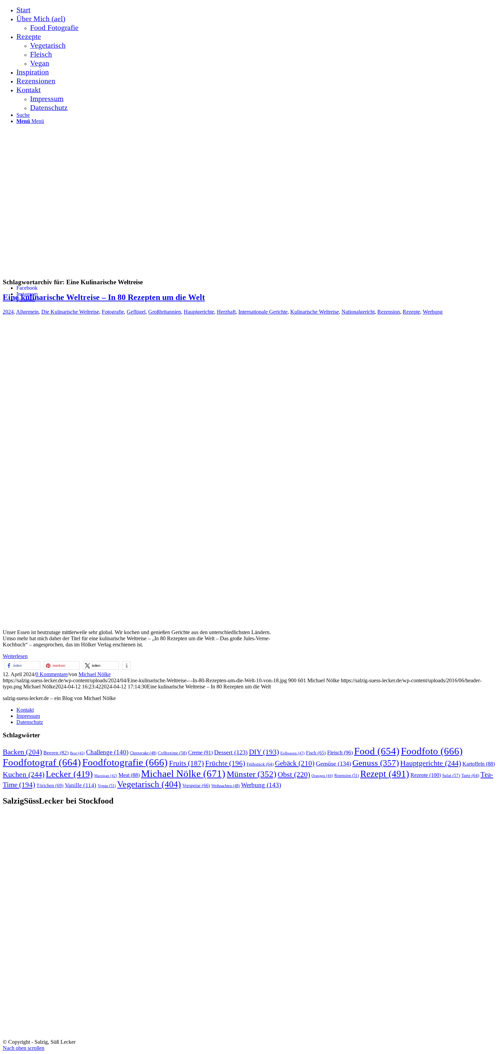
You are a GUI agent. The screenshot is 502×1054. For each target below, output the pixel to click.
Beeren (56, 752)
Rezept (384, 774)
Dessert (231, 752)
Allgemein (27, 312)
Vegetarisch (149, 784)
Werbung (433, 312)
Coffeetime (172, 753)
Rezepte (411, 312)
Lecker (69, 774)
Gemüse (333, 763)
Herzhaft (226, 312)
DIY (264, 752)
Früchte (225, 763)
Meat (129, 775)
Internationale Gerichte (263, 312)
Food (377, 750)
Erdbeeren (292, 753)
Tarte (470, 775)
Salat (451, 775)
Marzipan (105, 776)
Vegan (107, 785)
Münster (251, 774)
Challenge (107, 752)
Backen (22, 752)
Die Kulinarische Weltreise (70, 312)
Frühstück (260, 764)
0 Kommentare (52, 674)
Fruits (186, 763)
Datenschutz (29, 722)
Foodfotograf (42, 762)
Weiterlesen (15, 656)
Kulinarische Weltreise (314, 312)
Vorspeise (196, 785)
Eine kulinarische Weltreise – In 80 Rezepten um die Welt (104, 297)
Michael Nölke (95, 674)
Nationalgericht (358, 312)
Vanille (80, 785)
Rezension (388, 312)
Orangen (322, 776)
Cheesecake (143, 753)
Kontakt (25, 710)
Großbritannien (164, 312)
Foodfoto (432, 750)
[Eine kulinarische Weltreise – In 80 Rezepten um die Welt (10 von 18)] (105, 621)
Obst (294, 774)
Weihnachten (225, 786)
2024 (8, 312)
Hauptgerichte (199, 312)
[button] (22, 665)
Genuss (375, 762)
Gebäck (295, 763)
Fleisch (340, 753)
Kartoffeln (478, 764)
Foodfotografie (125, 762)
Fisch (316, 752)
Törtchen (50, 785)
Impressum (28, 716)
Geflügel (136, 312)
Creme (200, 752)
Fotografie (113, 312)
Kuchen (23, 774)
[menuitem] (257, 9)
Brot (77, 753)
